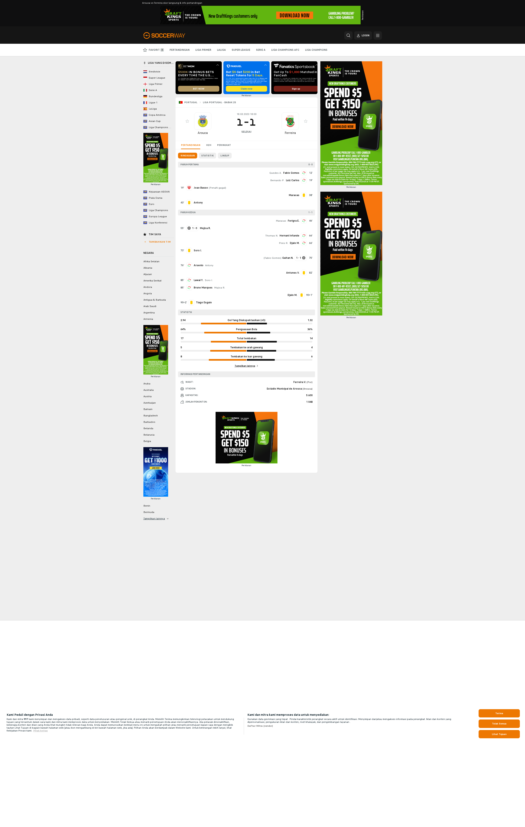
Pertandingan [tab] (190, 145)
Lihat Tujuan (499, 734)
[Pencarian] (348, 35)
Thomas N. (271, 235)
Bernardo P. (277, 180)
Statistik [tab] (207, 155)
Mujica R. (219, 287)
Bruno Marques (203, 287)
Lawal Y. (198, 280)
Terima (499, 713)
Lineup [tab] (224, 155)
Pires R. (283, 243)
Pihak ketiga (40, 730)
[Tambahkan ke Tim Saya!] (187, 121)
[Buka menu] (378, 35)
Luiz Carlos (292, 180)
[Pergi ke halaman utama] (171, 35)
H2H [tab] (208, 145)
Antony (209, 265)
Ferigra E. (293, 220)
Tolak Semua (499, 723)
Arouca (203, 133)
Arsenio (198, 265)
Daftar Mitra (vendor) (260, 725)
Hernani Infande (289, 235)
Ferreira (290, 133)
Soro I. (208, 280)
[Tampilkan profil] (202, 121)
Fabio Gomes (291, 173)
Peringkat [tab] (224, 145)
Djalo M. (294, 243)
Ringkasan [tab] (188, 155)
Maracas (281, 220)
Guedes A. (275, 173)
